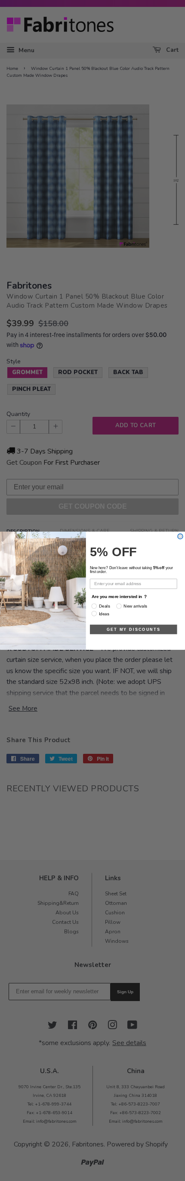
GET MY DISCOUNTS (133, 629)
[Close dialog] (180, 536)
